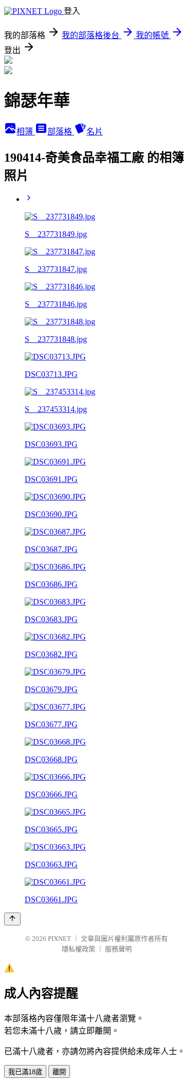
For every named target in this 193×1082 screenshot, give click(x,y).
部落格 (60, 131)
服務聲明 (118, 949)
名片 (94, 131)
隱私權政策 (78, 949)
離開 (59, 1072)
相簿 (25, 131)
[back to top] (12, 919)
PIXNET (59, 938)
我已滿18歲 (25, 1072)
